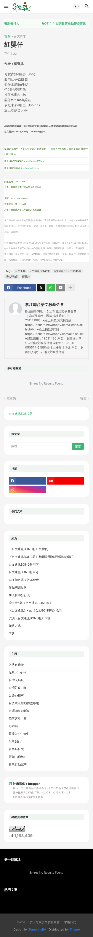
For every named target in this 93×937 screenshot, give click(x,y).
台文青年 (20, 36)
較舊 (83, 398)
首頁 (7, 36)
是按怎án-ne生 (19, 733)
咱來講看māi (17, 718)
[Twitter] (41, 287)
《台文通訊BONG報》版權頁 (28, 549)
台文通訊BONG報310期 (67, 271)
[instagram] (27, 489)
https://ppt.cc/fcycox (29, 168)
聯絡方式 (15, 625)
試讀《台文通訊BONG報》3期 (29, 618)
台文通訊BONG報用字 (24, 564)
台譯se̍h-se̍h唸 (19, 710)
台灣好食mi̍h (17, 687)
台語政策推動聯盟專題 (61, 23)
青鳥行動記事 (18, 764)
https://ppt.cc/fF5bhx (34, 161)
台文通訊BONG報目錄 (24, 572)
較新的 (11, 398)
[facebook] (27, 481)
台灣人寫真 (16, 680)
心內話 (13, 726)
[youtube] (66, 481)
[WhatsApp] (50, 287)
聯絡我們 (70, 922)
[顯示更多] (70, 287)
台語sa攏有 (16, 695)
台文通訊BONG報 (39, 271)
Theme (75, 929)
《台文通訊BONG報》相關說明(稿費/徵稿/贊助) (41, 556)
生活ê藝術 (15, 741)
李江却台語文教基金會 (44, 304)
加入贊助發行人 (19, 595)
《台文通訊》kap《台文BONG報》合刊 (35, 610)
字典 (12, 633)
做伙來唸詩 (12, 276)
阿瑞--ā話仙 (17, 757)
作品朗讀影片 (18, 587)
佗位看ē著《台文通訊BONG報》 (31, 603)
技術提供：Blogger (26, 783)
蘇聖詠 (26, 276)
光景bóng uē (17, 672)
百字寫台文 (16, 749)
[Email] (60, 287)
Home (21, 922)
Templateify (37, 929)
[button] (6, 6)
